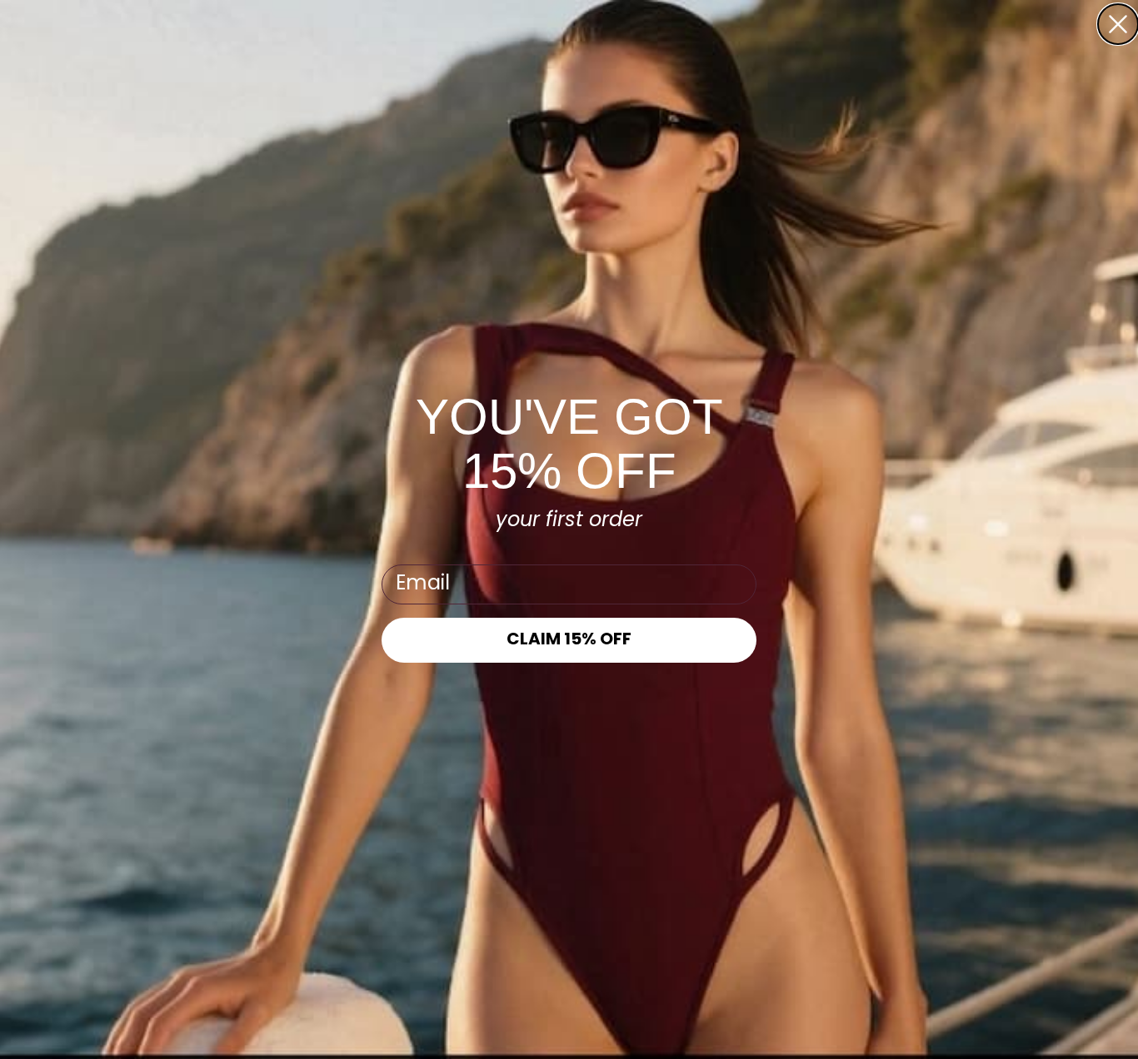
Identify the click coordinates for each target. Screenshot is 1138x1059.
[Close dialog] (1118, 24)
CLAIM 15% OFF (569, 640)
